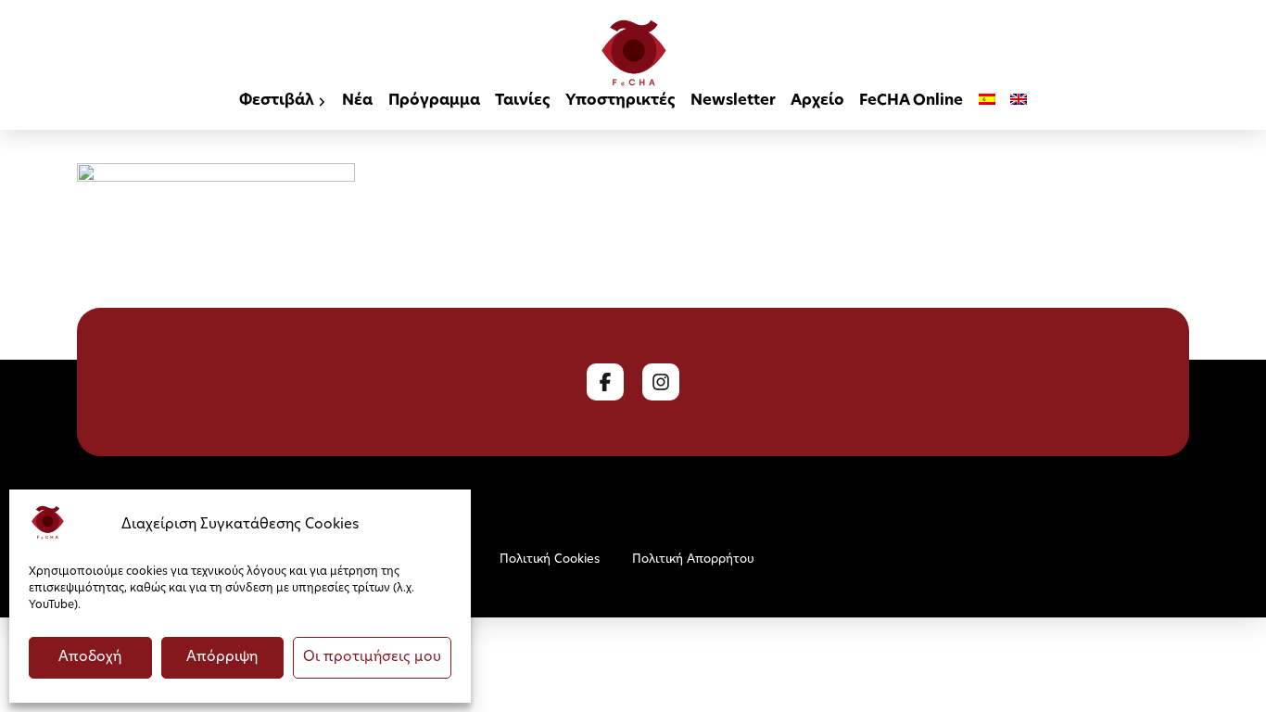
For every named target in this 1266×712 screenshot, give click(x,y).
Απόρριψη (222, 658)
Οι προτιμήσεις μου (372, 658)
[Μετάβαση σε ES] (987, 102)
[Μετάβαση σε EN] (1018, 102)
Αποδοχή (89, 658)
